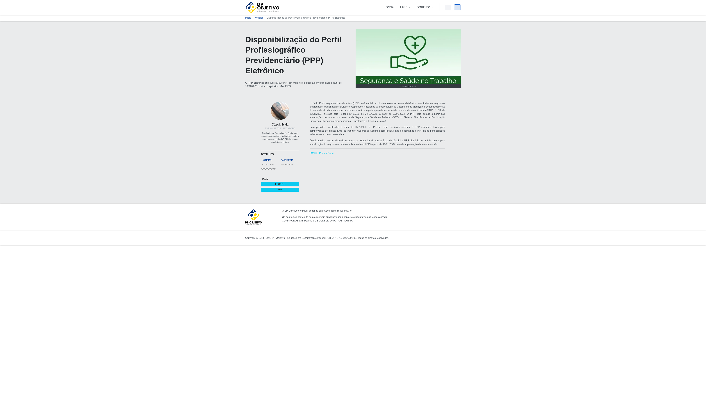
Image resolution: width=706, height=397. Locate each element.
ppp (280, 189)
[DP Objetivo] (262, 7)
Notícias (266, 160)
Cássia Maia (280, 124)
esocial (280, 184)
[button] (405, 7)
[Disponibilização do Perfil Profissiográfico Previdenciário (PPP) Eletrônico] (408, 56)
